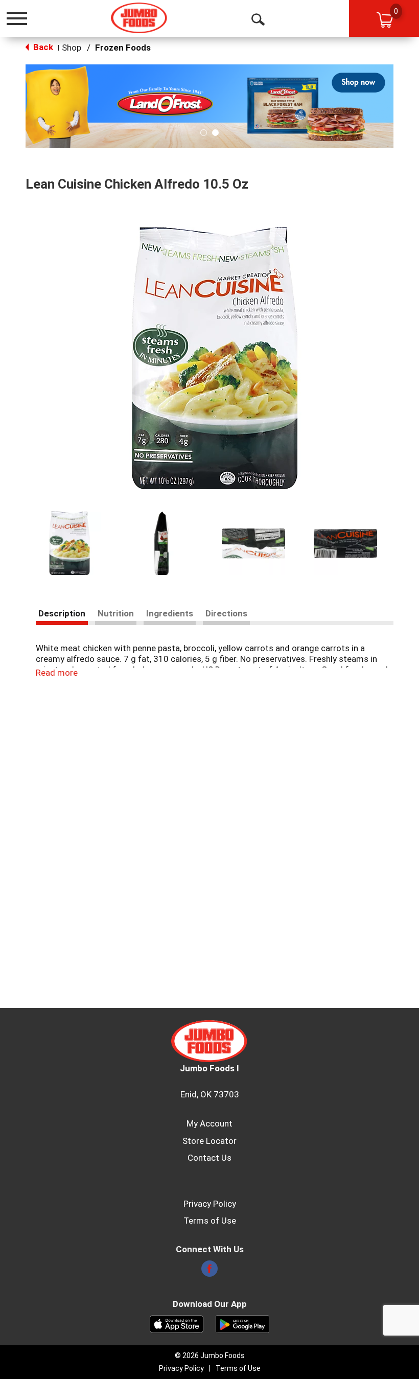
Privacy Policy (209, 1204)
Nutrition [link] (116, 613)
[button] (209, 106)
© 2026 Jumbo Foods (210, 1355)
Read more (57, 673)
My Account (209, 1123)
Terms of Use (209, 1220)
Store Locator (209, 1141)
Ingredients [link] (169, 613)
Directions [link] (226, 613)
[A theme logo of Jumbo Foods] (139, 18)
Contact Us (209, 1158)
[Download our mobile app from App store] (176, 1323)
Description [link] (61, 613)
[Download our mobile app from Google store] (242, 1323)
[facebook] (209, 1272)
